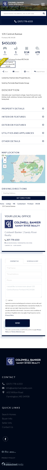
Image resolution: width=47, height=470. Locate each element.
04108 (37, 204)
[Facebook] (5, 439)
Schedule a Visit (32, 261)
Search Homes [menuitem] (9, 414)
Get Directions (23, 198)
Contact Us (8, 245)
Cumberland (21, 204)
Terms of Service (17, 331)
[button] (43, 13)
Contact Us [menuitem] (7, 427)
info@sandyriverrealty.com (19, 388)
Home (2, 204)
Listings (8, 204)
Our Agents (17, 245)
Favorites (36, 4)
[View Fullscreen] (5, 166)
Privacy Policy (9, 315)
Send (17, 323)
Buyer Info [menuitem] (7, 418)
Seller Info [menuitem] (7, 422)
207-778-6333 (13, 240)
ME (14, 204)
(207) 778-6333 (25, 21)
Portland (30, 204)
